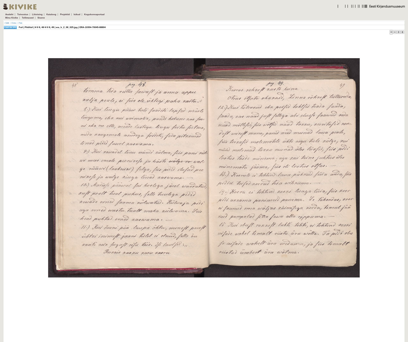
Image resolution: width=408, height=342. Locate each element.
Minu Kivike (11, 17)
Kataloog (51, 14)
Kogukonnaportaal (94, 14)
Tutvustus (22, 14)
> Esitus (13, 23)
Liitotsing (37, 14)
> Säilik (6, 23)
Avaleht (9, 14)
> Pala (19, 23)
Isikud (77, 14)
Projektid (65, 14)
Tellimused (28, 17)
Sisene (41, 17)
